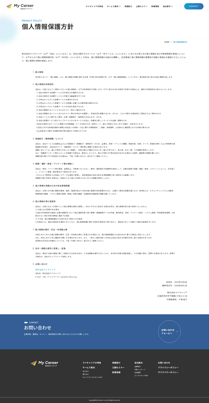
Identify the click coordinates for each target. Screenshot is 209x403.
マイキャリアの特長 (94, 6)
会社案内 (167, 6)
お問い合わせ (164, 362)
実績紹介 (128, 6)
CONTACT (194, 6)
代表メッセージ (139, 369)
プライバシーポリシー (168, 367)
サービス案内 (113, 6)
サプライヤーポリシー (168, 372)
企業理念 (137, 366)
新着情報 (155, 6)
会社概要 (137, 372)
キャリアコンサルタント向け (92, 377)
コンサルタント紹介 (141, 375)
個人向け (86, 374)
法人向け (86, 371)
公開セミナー (142, 6)
